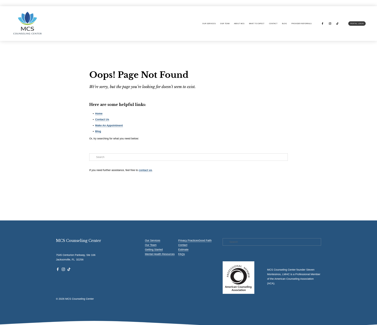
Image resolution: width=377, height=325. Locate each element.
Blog (284, 23)
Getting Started (154, 249)
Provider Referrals (301, 23)
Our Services (152, 240)
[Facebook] (322, 23)
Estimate (183, 249)
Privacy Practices (188, 240)
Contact (273, 23)
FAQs (181, 254)
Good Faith (205, 240)
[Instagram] (330, 23)
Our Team (151, 245)
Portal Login (357, 23)
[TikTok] (337, 23)
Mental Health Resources (160, 254)
